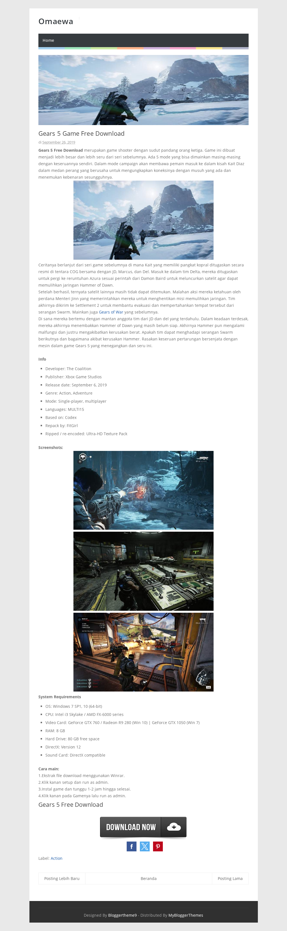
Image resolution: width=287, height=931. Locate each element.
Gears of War (111, 312)
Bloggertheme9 (122, 915)
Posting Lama (230, 878)
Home (48, 40)
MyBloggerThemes (185, 915)
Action (57, 858)
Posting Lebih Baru (62, 878)
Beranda (149, 878)
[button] (131, 846)
